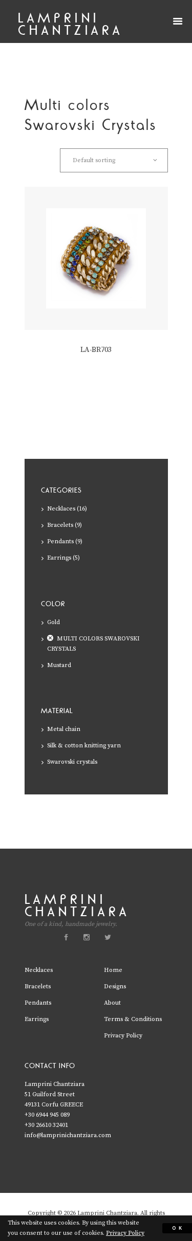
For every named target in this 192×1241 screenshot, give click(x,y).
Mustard (59, 665)
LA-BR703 (96, 349)
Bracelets (60, 525)
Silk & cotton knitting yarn (84, 745)
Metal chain (63, 729)
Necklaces (61, 509)
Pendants (60, 541)
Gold (53, 622)
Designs (115, 986)
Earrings (59, 558)
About (112, 1003)
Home (113, 970)
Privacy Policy (123, 1035)
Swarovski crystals (72, 762)
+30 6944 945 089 (47, 1115)
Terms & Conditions (133, 1019)
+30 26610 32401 (46, 1125)
